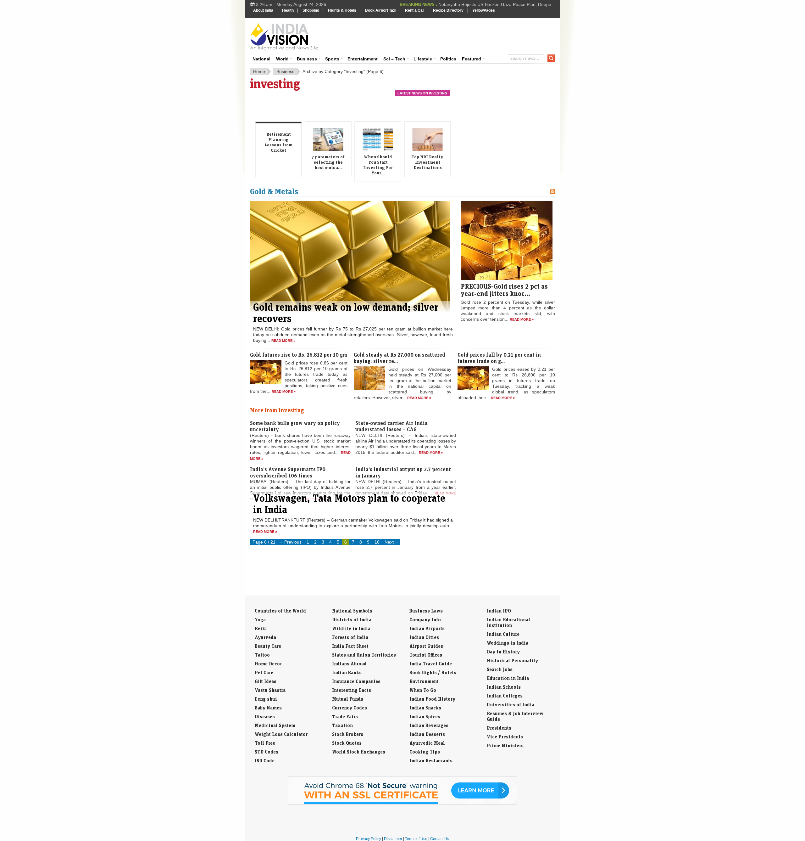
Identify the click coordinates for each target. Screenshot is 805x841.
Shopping (311, 10)
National (261, 58)
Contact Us (439, 839)
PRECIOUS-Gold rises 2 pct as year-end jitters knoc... (504, 289)
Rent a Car (414, 10)
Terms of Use (416, 839)
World (282, 58)
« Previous (291, 542)
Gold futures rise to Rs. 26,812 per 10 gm (298, 355)
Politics (448, 58)
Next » (391, 542)
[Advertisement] (445, 35)
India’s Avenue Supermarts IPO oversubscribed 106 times (287, 472)
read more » (283, 340)
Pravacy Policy (368, 839)
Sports (332, 58)
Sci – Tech (394, 58)
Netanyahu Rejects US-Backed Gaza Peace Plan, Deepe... (496, 4)
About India (263, 10)
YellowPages (483, 10)
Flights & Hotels (342, 10)
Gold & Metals (274, 191)
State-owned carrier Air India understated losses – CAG (391, 426)
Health (288, 10)
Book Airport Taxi (380, 10)
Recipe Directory (448, 10)
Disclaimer (393, 839)
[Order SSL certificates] (402, 803)
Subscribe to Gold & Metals (552, 191)
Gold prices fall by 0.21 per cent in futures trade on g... (499, 358)
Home (259, 71)
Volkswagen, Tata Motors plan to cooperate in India (349, 503)
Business (307, 58)
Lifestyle (423, 58)
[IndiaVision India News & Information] (284, 36)
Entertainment (362, 58)
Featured (471, 58)
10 (377, 542)
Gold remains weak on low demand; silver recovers (345, 312)
